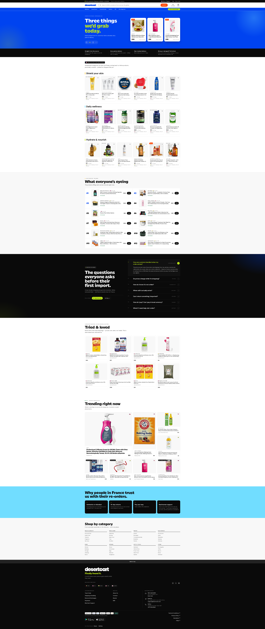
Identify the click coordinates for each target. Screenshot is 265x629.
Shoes (110, 547)
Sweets (135, 541)
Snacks (135, 533)
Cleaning (87, 552)
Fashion (110, 9)
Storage (87, 550)
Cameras (160, 541)
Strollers (111, 541)
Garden (135, 554)
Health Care (87, 535)
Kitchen (86, 547)
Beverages (136, 535)
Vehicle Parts (136, 549)
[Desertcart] (90, 5)
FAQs (178, 620)
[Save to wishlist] (98, 78)
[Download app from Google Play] (90, 619)
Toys (110, 539)
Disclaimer (176, 618)
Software (160, 554)
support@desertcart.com (154, 601)
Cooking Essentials (138, 537)
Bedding (87, 549)
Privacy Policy (176, 615)
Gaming (160, 539)
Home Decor (94, 9)
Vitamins (87, 537)
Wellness (87, 9)
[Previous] (86, 42)
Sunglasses (111, 554)
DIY (115, 9)
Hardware (136, 547)
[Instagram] (173, 583)
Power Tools (136, 550)
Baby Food (111, 537)
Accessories (161, 533)
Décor (86, 554)
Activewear (111, 549)
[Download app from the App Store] (100, 619)
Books (159, 552)
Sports (159, 550)
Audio (159, 535)
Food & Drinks (103, 9)
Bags (110, 550)
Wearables (160, 537)
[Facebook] (179, 583)
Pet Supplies (161, 547)
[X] (176, 583)
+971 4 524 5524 (152, 607)
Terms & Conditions (174, 613)
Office (159, 549)
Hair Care (87, 541)
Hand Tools (136, 552)
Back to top (132, 561)
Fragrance (87, 539)
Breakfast (136, 539)
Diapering (111, 533)
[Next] (93, 42)
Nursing (111, 535)
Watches (111, 552)
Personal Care (88, 533)
